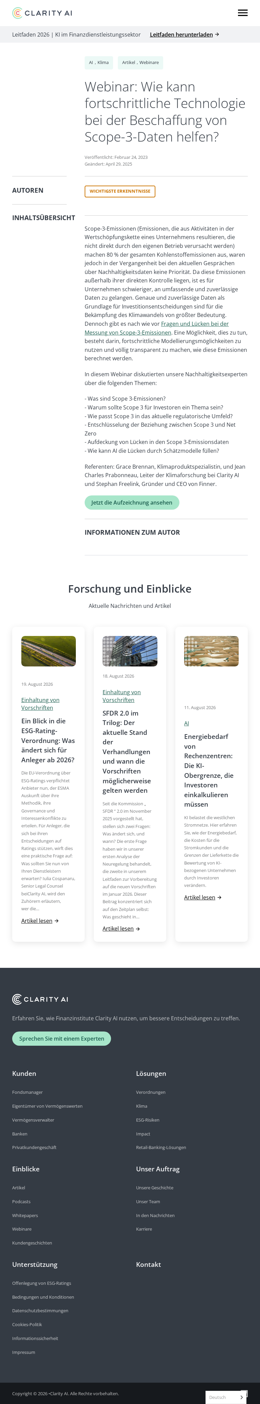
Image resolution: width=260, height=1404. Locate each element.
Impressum (23, 1352)
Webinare (149, 62)
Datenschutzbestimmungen (40, 1310)
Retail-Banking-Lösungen (161, 1147)
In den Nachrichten (155, 1215)
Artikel (128, 62)
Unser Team (148, 1201)
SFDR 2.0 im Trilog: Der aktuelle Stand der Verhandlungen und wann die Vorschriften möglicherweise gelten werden (127, 751)
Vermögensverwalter (33, 1120)
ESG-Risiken (147, 1120)
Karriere (144, 1229)
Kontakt (148, 1264)
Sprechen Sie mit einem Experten (61, 1038)
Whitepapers (25, 1215)
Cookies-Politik (27, 1324)
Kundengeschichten (32, 1243)
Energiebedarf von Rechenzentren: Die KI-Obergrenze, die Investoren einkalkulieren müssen (209, 770)
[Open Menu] (243, 12)
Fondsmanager (27, 1092)
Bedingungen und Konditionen (43, 1297)
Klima (103, 62)
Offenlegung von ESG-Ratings (41, 1283)
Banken (19, 1134)
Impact (143, 1134)
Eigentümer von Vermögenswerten (47, 1106)
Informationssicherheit (35, 1338)
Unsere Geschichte (154, 1188)
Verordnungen (151, 1092)
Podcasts (21, 1201)
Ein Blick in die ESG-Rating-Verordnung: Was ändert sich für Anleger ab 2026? (48, 740)
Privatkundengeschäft (34, 1147)
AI (91, 62)
